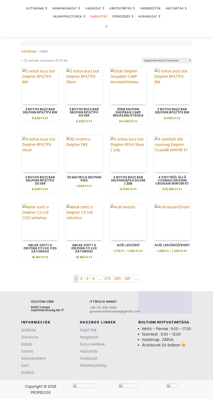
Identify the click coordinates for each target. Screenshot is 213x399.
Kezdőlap (28, 51)
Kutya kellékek (92, 344)
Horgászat (89, 337)
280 (117, 278)
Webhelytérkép (93, 365)
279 (107, 278)
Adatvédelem (33, 358)
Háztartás (88, 351)
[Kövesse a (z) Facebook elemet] (165, 303)
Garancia (29, 337)
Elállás (26, 344)
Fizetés (27, 351)
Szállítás (28, 330)
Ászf (25, 365)
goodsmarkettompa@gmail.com (115, 311)
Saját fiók (88, 330)
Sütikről (27, 372)
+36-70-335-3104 (103, 308)
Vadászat (88, 358)
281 (127, 278)
